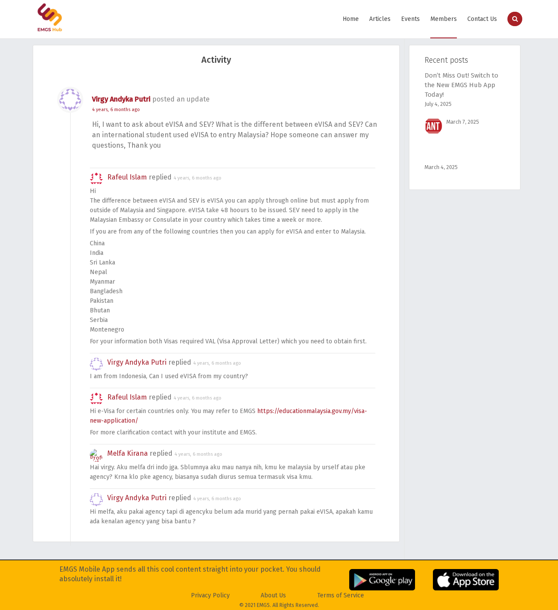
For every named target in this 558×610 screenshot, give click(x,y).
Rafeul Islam (127, 177)
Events (410, 19)
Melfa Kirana (127, 453)
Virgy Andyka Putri (121, 99)
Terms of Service (340, 595)
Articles (380, 19)
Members (443, 19)
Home (351, 19)
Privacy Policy (210, 595)
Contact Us (482, 19)
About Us (273, 595)
